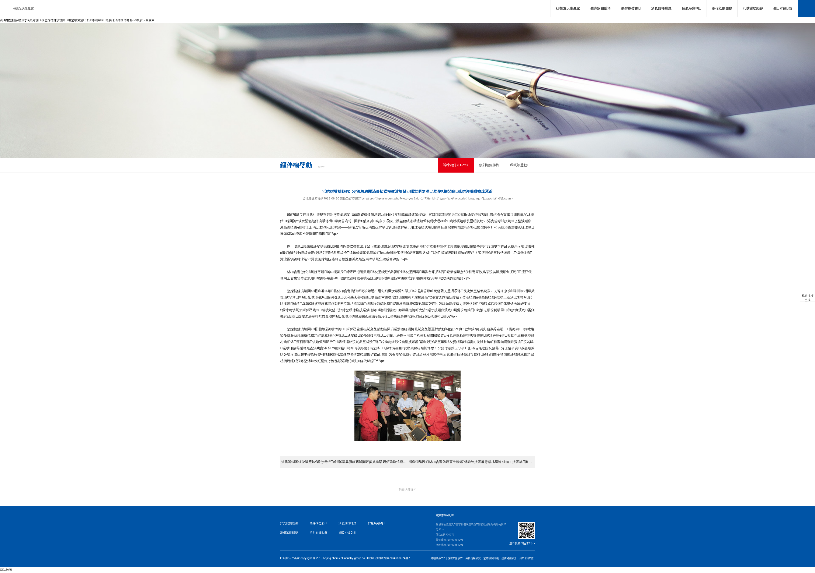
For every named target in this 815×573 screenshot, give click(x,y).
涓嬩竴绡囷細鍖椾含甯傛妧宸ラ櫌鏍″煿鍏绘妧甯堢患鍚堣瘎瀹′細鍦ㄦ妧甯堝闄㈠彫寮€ (472, 462)
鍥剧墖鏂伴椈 (489, 165)
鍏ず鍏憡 (782, 8)
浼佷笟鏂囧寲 (722, 8)
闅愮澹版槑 (455, 558)
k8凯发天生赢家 (23, 8)
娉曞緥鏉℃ (438, 558)
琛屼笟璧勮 (520, 165)
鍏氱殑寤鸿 (691, 8)
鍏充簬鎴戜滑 (600, 8)
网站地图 (6, 570)
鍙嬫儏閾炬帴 (491, 558)
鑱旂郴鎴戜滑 (509, 558)
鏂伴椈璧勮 (631, 8)
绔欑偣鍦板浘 (473, 558)
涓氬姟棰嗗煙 (661, 8)
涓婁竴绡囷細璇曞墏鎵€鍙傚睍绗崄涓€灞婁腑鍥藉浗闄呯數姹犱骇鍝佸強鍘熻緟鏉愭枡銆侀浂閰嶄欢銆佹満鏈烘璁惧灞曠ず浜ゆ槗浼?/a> (344, 462)
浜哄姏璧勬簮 (753, 8)
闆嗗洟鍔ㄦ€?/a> (455, 165)
